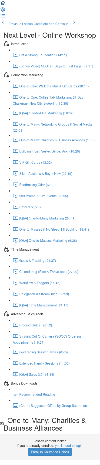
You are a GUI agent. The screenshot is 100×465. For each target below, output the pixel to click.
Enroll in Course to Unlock (50, 451)
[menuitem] (3, 10)
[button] (3, 4)
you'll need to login (69, 445)
